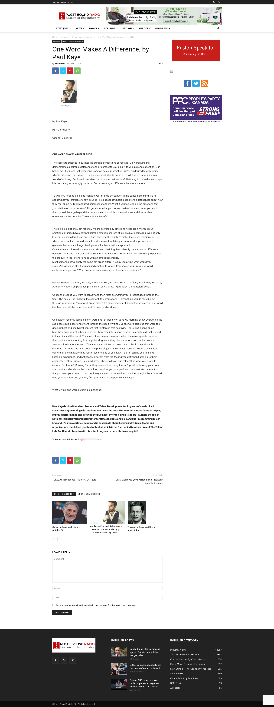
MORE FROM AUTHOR (89, 494)
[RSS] (214, 2)
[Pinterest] (70, 70)
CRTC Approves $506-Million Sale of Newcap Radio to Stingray (139, 481)
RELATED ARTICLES (64, 494)
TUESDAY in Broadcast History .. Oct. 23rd (74, 479)
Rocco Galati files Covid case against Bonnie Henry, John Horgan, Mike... (145, 652)
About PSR (161, 28)
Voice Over (60, 63)
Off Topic (145, 28)
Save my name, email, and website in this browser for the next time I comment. (96, 605)
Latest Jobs (61, 28)
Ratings (127, 28)
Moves (93, 28)
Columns (109, 28)
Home (55, 37)
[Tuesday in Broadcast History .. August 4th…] (145, 512)
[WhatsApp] (77, 70)
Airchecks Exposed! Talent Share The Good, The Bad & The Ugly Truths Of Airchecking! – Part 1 (106, 529)
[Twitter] (219, 2)
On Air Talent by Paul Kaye (83, 37)
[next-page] (59, 539)
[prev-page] (54, 539)
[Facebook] (208, 2)
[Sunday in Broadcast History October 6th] (69, 512)
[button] (218, 28)
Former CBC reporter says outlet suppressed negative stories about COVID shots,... (145, 683)
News (78, 28)
